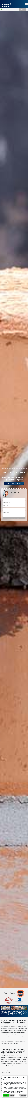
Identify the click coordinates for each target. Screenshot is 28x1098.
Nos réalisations (14, 483)
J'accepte (6, 1095)
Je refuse (12, 1095)
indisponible (5, 4)
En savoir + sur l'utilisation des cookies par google (14, 1088)
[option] (14, 549)
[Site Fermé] (4, 9)
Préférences (23, 1095)
